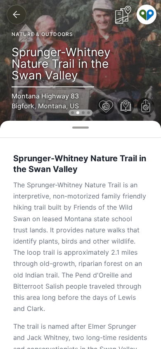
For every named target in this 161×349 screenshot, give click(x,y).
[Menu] (146, 14)
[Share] (145, 106)
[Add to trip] (126, 106)
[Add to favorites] (106, 106)
